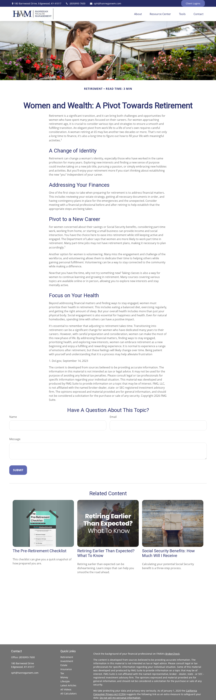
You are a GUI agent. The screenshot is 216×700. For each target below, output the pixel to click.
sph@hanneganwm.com (107, 3)
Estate (63, 665)
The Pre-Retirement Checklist (39, 551)
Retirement (66, 657)
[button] (138, 14)
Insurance (66, 669)
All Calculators (68, 693)
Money (64, 677)
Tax (62, 673)
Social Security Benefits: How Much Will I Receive (168, 553)
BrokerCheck (172, 653)
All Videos (65, 689)
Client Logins (193, 3)
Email (113, 417)
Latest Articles (68, 685)
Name (13, 417)
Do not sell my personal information (120, 697)
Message (14, 439)
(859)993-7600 (77, 3)
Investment (66, 661)
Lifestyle (65, 681)
